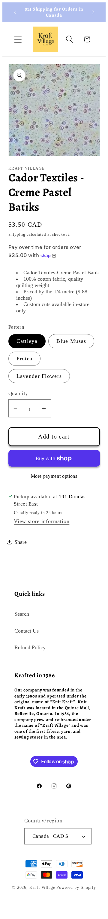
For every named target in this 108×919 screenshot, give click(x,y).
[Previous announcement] (15, 12)
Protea (24, 359)
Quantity (18, 393)
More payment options (54, 476)
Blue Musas (71, 341)
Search (21, 614)
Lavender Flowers (39, 376)
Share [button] (20, 542)
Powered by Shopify (76, 887)
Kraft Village (42, 887)
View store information (41, 521)
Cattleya (27, 341)
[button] (17, 39)
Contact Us (26, 631)
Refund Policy (30, 647)
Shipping (17, 234)
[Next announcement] (93, 12)
